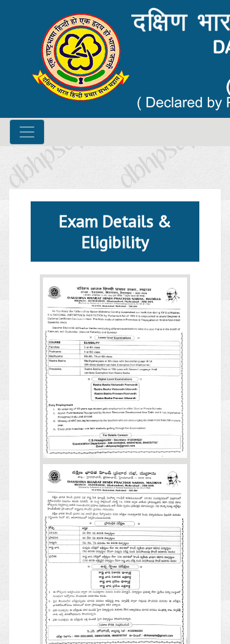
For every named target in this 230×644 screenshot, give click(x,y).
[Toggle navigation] (27, 132)
